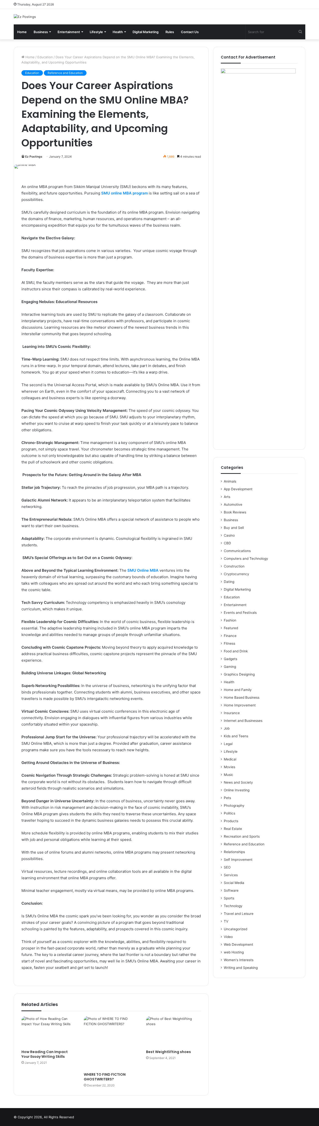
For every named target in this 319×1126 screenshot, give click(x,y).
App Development (238, 489)
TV (226, 921)
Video (228, 937)
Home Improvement (240, 705)
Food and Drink (236, 651)
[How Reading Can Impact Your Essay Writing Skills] (48, 1031)
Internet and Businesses (243, 721)
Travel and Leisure (238, 914)
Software (231, 890)
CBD (227, 543)
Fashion (230, 620)
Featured (231, 628)
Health (118, 32)
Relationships (234, 852)
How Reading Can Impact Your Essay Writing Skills (44, 1054)
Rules (169, 32)
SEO (227, 867)
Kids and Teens (236, 736)
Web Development (238, 944)
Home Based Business (241, 697)
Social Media (234, 883)
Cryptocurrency (236, 574)
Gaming (230, 667)
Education (45, 57)
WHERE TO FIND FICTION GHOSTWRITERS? (105, 1077)
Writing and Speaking (241, 968)
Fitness (229, 643)
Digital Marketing (146, 32)
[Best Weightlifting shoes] (173, 1031)
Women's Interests (238, 960)
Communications (237, 551)
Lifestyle (96, 32)
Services (231, 875)
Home (22, 32)
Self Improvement (238, 860)
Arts (227, 497)
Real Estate (233, 829)
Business (41, 32)
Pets (227, 798)
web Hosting (234, 952)
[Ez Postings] (25, 16)
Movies (229, 767)
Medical (230, 759)
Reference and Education (65, 73)
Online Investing (236, 790)
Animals (230, 481)
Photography (234, 806)
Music (228, 775)
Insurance (232, 713)
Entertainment (69, 32)
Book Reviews (235, 512)
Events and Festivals (240, 613)
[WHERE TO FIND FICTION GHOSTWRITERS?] (111, 1043)
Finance (230, 636)
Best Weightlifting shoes (168, 1051)
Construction (234, 566)
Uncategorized (235, 929)
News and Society (238, 782)
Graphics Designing (239, 674)
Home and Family (238, 690)
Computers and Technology (246, 559)
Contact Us (190, 32)
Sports (229, 898)
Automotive (233, 504)
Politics (229, 813)
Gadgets (230, 659)
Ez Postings (33, 156)
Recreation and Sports (242, 836)
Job (227, 728)
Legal (228, 744)
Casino (229, 535)
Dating (229, 582)
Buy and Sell (234, 528)
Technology (233, 906)
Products (231, 821)
